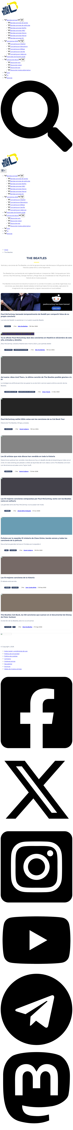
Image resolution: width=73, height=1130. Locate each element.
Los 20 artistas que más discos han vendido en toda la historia (28, 456)
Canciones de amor (10, 391)
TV (14, 626)
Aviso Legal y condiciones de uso (16, 651)
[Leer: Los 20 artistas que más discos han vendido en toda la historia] (36, 452)
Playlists (13, 550)
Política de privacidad (11, 654)
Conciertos (8, 349)
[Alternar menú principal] (3, 171)
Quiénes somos (9, 661)
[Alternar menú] (22, 20)
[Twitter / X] (36, 825)
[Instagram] (36, 907)
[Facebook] (36, 753)
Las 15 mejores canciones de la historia (18, 578)
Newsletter (8, 664)
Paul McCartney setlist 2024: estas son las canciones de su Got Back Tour (33, 419)
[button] (19, 20)
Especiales (8, 471)
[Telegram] (36, 1046)
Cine (6, 550)
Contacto (7, 659)
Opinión (7, 510)
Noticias (7, 326)
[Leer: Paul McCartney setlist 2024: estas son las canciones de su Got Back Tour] (36, 415)
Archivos (7, 666)
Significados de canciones (26, 391)
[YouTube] (36, 971)
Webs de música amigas (13, 669)
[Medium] (36, 1128)
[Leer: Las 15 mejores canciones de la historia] (36, 574)
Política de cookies (10, 656)
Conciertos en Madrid (21, 349)
